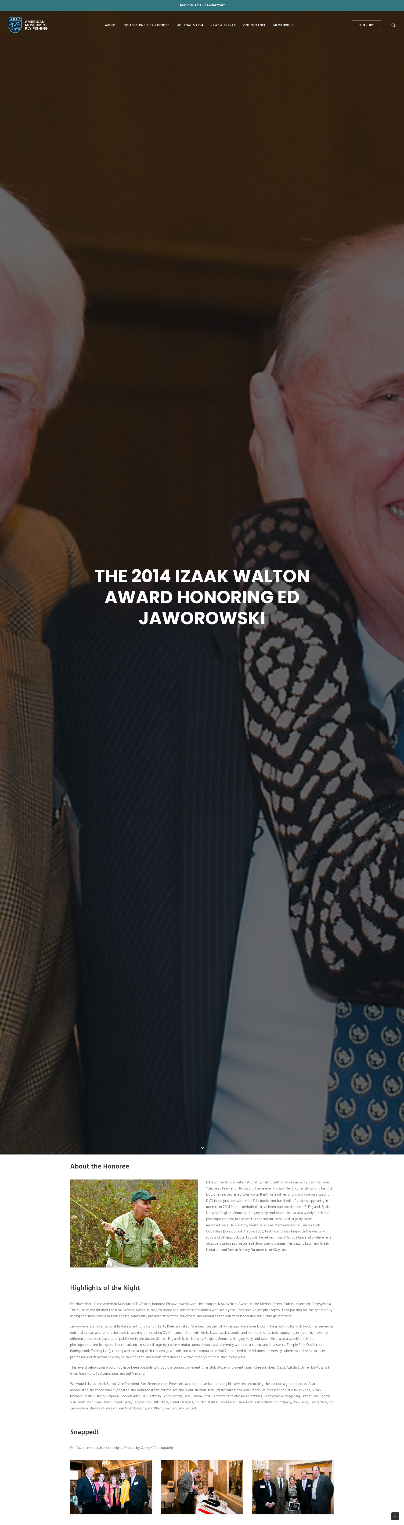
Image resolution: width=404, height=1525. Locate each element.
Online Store (254, 25)
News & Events (223, 25)
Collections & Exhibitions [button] (146, 25)
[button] (393, 25)
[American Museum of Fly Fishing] (27, 25)
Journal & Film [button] (190, 25)
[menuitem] (110, 25)
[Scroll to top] (395, 1516)
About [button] (110, 25)
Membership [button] (283, 25)
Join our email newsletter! (202, 5)
